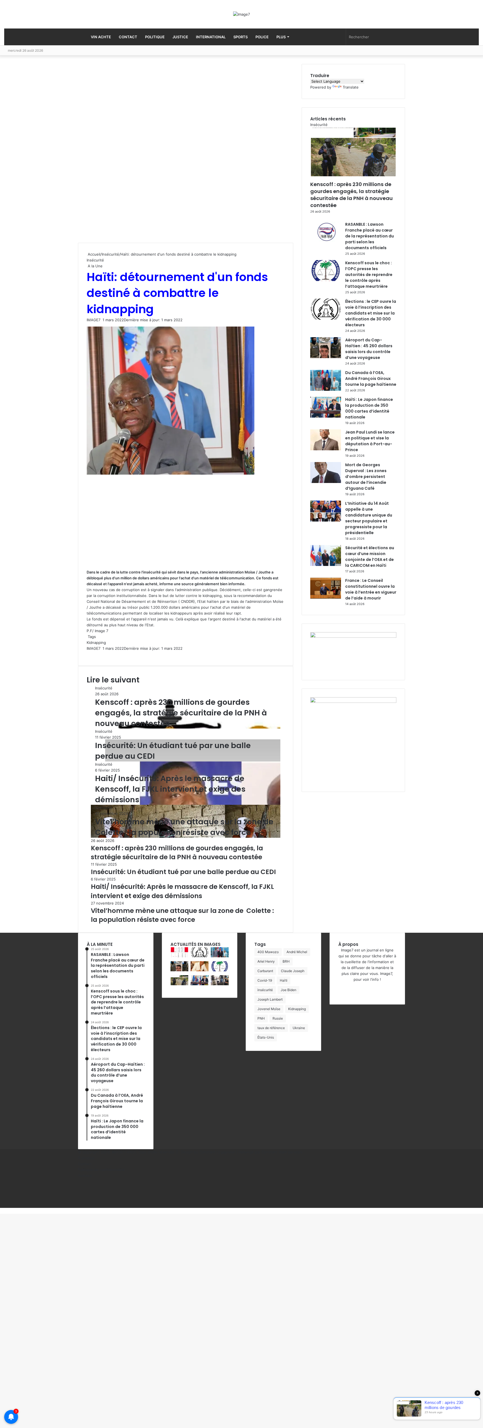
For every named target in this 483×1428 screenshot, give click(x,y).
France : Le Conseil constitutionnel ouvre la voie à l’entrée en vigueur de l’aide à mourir (370, 589)
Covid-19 (264, 980)
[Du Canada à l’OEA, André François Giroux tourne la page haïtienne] (325, 389)
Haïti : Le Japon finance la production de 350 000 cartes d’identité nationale (369, 408)
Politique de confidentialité (101, 1169)
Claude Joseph (292, 971)
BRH (286, 961)
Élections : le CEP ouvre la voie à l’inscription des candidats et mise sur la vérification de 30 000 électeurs (370, 313)
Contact (128, 37)
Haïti (283, 980)
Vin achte (101, 37)
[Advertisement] (120, 153)
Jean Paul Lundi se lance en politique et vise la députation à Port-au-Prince (370, 441)
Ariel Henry (266, 961)
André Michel (297, 952)
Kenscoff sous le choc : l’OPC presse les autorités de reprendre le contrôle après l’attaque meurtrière (368, 274)
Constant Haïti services (282, 1152)
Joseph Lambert (270, 999)
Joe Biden (288, 990)
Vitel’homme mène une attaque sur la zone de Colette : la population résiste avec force (185, 827)
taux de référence (271, 1028)
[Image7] (241, 14)
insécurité (265, 990)
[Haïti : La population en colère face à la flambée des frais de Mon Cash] (179, 956)
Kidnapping (96, 642)
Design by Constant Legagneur (208, 1152)
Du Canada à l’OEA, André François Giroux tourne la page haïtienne (370, 378)
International (211, 37)
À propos (86, 1158)
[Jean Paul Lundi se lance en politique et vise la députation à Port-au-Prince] (325, 449)
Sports (240, 37)
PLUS (281, 37)
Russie (278, 1018)
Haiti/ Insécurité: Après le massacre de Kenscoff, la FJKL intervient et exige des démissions (170, 789)
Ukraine (299, 1028)
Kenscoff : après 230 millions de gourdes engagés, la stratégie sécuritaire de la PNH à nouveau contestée (181, 713)
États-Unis (265, 1037)
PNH (261, 1018)
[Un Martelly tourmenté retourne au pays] (220, 984)
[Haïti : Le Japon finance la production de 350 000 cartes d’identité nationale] (325, 416)
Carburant (265, 971)
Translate (351, 87)
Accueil (93, 254)
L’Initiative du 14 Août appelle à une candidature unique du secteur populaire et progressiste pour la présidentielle (368, 518)
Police (262, 37)
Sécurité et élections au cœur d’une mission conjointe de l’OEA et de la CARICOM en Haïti (369, 556)
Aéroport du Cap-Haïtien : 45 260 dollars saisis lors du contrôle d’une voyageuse (368, 348)
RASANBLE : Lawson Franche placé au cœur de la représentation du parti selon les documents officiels (369, 236)
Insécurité (110, 254)
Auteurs (85, 1175)
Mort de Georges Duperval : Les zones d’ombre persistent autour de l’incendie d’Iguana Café (366, 476)
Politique (155, 37)
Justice (180, 37)
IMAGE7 (93, 320)
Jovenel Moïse (268, 1009)
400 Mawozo (268, 952)
